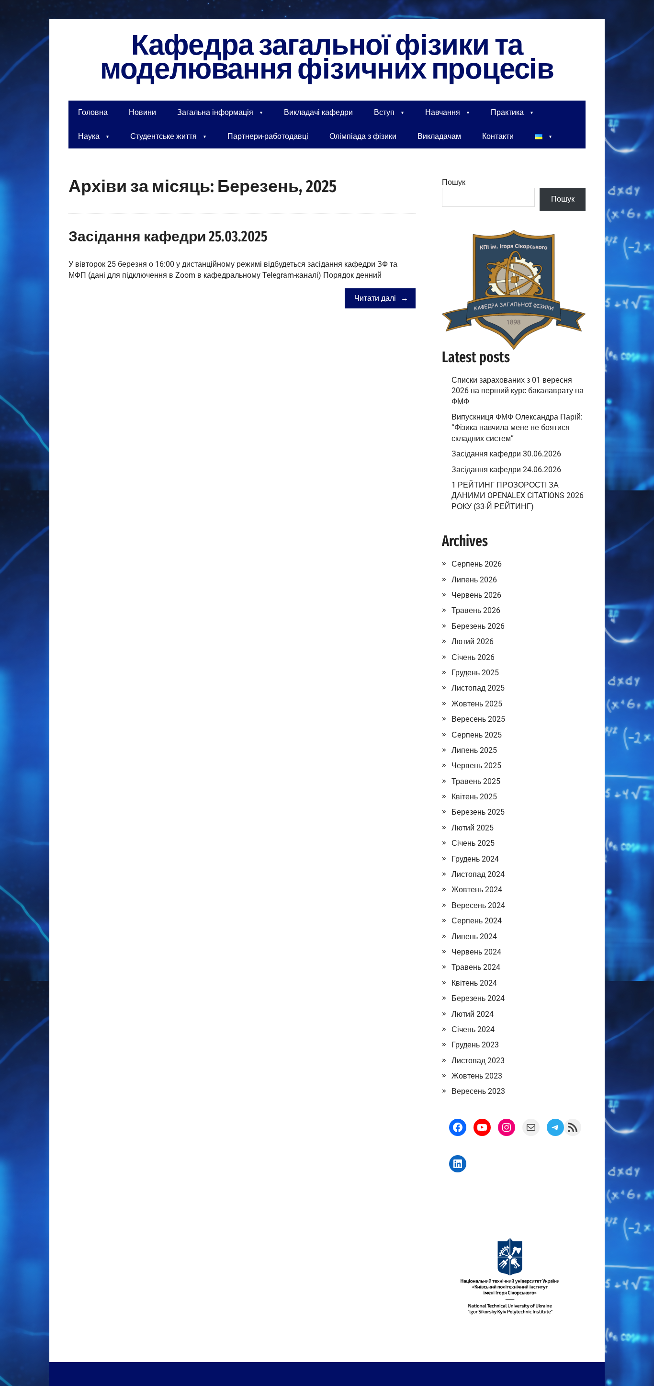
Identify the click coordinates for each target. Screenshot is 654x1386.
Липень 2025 (474, 750)
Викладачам (439, 136)
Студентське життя (163, 136)
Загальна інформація (215, 112)
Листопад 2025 (478, 688)
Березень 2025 (478, 812)
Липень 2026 (474, 579)
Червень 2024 (476, 951)
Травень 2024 (475, 967)
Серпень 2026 (476, 563)
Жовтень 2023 (476, 1075)
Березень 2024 (478, 998)
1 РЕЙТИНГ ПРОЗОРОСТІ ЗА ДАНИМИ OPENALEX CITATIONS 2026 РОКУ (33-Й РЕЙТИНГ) (517, 495)
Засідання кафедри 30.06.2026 (506, 453)
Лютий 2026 (472, 641)
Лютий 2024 (472, 1014)
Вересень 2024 (478, 905)
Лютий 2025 (472, 827)
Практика (507, 112)
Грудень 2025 (475, 672)
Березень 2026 (478, 626)
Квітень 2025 (474, 796)
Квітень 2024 (474, 983)
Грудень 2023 (475, 1044)
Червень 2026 (476, 595)
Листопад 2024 (478, 874)
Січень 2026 (473, 657)
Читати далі (375, 298)
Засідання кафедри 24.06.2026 (506, 469)
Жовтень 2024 (476, 889)
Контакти (498, 136)
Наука (89, 136)
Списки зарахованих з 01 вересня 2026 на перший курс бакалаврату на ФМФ (517, 390)
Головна (93, 112)
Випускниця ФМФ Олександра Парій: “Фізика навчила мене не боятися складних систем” (517, 427)
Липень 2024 (474, 936)
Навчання (442, 112)
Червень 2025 (476, 765)
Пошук (453, 182)
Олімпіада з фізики (362, 136)
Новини (142, 112)
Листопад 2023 (478, 1060)
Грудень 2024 (475, 858)
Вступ (384, 112)
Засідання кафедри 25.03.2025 (167, 236)
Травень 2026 (475, 610)
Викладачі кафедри (318, 112)
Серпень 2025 (476, 734)
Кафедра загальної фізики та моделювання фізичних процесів (327, 57)
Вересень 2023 (478, 1091)
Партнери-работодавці (267, 136)
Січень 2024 (473, 1029)
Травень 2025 (475, 781)
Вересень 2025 (478, 719)
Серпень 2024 (476, 920)
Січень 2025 (473, 843)
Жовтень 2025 (476, 703)
